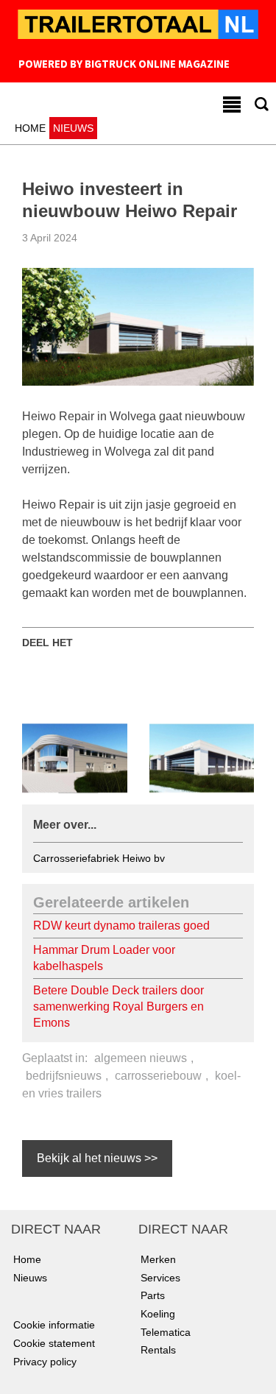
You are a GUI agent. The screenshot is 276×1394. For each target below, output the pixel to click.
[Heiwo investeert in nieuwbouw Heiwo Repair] (138, 326)
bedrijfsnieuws (64, 1075)
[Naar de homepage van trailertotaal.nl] (138, 26)
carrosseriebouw (158, 1075)
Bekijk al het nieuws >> (97, 1158)
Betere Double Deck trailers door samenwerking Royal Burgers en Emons (118, 1006)
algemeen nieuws (140, 1058)
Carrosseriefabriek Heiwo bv (99, 858)
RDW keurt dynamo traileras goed (121, 925)
